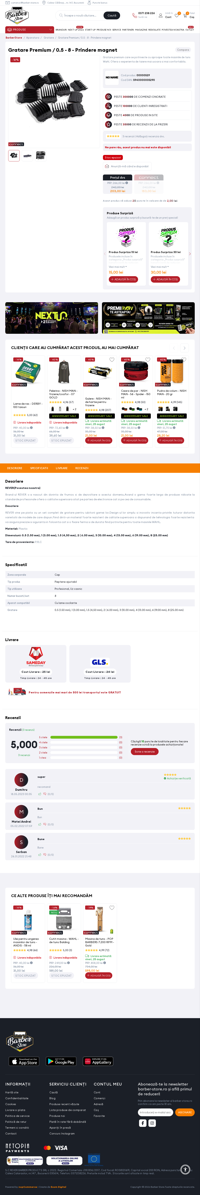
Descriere (14, 468)
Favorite (99, 1115)
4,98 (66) (32, 950)
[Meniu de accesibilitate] (185, 1169)
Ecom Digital (58, 1186)
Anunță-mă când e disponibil (129, 166)
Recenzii (81, 468)
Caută (112, 15)
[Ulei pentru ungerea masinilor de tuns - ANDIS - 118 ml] (28, 920)
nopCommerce (28, 1186)
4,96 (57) (68, 402)
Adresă (98, 1104)
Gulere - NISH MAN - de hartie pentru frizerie (98, 402)
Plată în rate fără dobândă (67, 1121)
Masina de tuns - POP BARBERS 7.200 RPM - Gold (99, 942)
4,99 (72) (104, 950)
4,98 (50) (140, 402)
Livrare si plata (15, 1110)
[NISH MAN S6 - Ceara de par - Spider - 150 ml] (136, 372)
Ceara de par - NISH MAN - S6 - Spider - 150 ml (135, 394)
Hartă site (11, 1092)
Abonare (185, 1112)
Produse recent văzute (64, 1104)
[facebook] (142, 1123)
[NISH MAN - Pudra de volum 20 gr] (172, 372)
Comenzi (99, 1098)
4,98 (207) (105, 410)
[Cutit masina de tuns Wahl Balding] (64, 920)
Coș (96, 1110)
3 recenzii (128, 136)
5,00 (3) (67, 950)
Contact (11, 1133)
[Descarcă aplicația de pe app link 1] (23, 1062)
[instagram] (152, 1123)
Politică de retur (16, 1121)
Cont (97, 1092)
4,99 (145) (176, 402)
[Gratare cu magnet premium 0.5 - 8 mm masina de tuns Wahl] (54, 143)
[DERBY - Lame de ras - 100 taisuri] (28, 372)
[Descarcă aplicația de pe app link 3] (98, 1062)
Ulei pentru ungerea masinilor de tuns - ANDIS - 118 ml (26, 942)
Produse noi (57, 1115)
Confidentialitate (17, 1098)
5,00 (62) (32, 415)
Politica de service (17, 1115)
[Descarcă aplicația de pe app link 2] (60, 1062)
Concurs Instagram (62, 1133)
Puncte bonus (100, 2)
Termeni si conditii (17, 1127)
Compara (183, 49)
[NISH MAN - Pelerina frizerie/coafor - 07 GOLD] (64, 372)
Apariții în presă (60, 1127)
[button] (190, 254)
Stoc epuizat (25, 440)
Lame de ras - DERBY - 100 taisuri (28, 405)
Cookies (10, 1104)
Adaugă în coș (100, 440)
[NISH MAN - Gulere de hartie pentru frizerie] (100, 372)
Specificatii (39, 468)
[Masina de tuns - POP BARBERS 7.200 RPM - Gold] (100, 920)
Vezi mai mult (117, 266)
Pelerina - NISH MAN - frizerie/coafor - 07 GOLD (63, 394)
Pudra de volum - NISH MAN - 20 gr (171, 392)
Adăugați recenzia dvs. (150, 136)
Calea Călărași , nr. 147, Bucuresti (65, 2)
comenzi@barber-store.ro (25, 2)
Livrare (62, 468)
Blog (52, 1098)
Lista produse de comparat (67, 1110)
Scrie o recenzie (145, 751)
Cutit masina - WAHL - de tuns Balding (64, 940)
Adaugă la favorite (112, 359)
